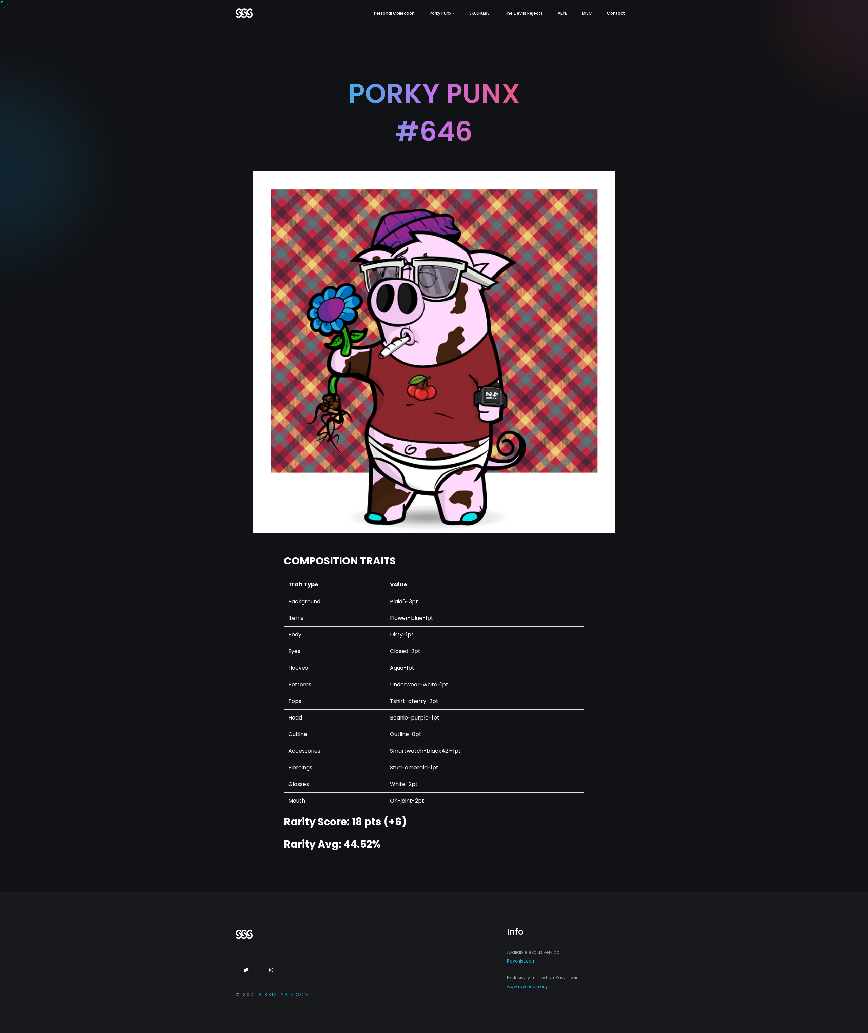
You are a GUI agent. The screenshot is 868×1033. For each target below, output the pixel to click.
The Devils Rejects (524, 13)
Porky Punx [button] (440, 13)
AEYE (562, 13)
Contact (616, 13)
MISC (587, 13)
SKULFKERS (479, 13)
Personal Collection (394, 13)
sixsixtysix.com (284, 994)
